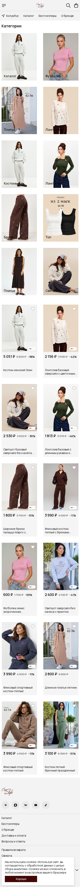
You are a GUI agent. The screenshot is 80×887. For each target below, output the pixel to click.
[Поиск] (68, 5)
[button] (19, 328)
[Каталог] (4, 5)
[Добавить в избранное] (33, 309)
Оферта (7, 855)
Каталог (28, 16)
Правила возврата (14, 850)
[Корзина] (76, 5)
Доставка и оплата (14, 835)
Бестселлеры (48, 16)
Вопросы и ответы (13, 841)
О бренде (67, 16)
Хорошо (21, 879)
